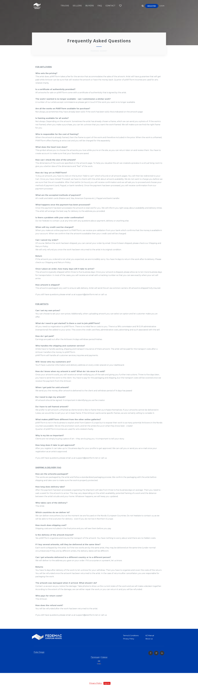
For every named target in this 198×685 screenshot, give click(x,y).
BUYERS (89, 6)
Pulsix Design (39, 652)
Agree (107, 683)
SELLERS (77, 6)
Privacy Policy (128, 639)
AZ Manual (149, 636)
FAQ (100, 6)
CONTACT (111, 6)
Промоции (95, 657)
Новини (104, 657)
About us (149, 639)
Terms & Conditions (131, 636)
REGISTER (151, 6)
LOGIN (162, 6)
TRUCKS (65, 6)
